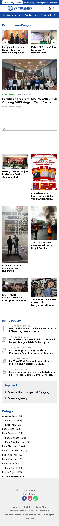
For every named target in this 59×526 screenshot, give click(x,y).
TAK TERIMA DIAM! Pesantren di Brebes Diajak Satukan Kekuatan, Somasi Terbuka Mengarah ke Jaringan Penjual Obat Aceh (43, 245)
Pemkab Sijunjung (18, 398)
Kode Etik (41, 507)
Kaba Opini (11, 420)
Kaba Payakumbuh (15, 442)
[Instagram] (30, 498)
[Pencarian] (55, 8)
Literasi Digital (9, 472)
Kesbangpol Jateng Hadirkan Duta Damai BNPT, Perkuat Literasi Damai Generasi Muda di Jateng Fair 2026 (32, 373)
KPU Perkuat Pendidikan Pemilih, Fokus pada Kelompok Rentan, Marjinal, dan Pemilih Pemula (14, 297)
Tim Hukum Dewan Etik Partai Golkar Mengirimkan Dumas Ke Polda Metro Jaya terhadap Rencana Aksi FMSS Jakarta (43, 302)
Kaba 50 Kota (12, 437)
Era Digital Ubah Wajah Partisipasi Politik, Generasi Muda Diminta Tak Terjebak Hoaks (15, 174)
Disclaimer (44, 510)
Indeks (16, 507)
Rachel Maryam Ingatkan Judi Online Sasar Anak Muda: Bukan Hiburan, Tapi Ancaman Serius (42, 196)
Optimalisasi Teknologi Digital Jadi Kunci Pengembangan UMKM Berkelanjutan (32, 341)
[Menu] (4, 8)
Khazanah (10, 424)
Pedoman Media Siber (22, 510)
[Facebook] (24, 498)
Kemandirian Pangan (11, 106)
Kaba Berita (8, 94)
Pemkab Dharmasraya (20, 392)
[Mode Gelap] (50, 8)
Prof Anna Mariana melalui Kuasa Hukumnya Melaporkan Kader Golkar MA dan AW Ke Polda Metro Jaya (14, 268)
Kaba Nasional (9, 454)
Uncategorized (10, 476)
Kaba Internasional (12, 450)
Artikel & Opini (9, 416)
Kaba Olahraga (10, 459)
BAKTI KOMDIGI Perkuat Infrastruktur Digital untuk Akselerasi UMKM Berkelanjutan (29, 362)
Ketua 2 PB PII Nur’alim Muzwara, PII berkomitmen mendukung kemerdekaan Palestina (19, 50)
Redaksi (27, 507)
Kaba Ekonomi (9, 446)
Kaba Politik (8, 463)
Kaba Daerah (9, 433)
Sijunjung (44, 392)
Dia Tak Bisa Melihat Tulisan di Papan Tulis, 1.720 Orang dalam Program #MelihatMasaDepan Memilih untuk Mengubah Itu (32, 330)
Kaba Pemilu (11, 468)
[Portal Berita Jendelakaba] (19, 8)
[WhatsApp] (35, 498)
